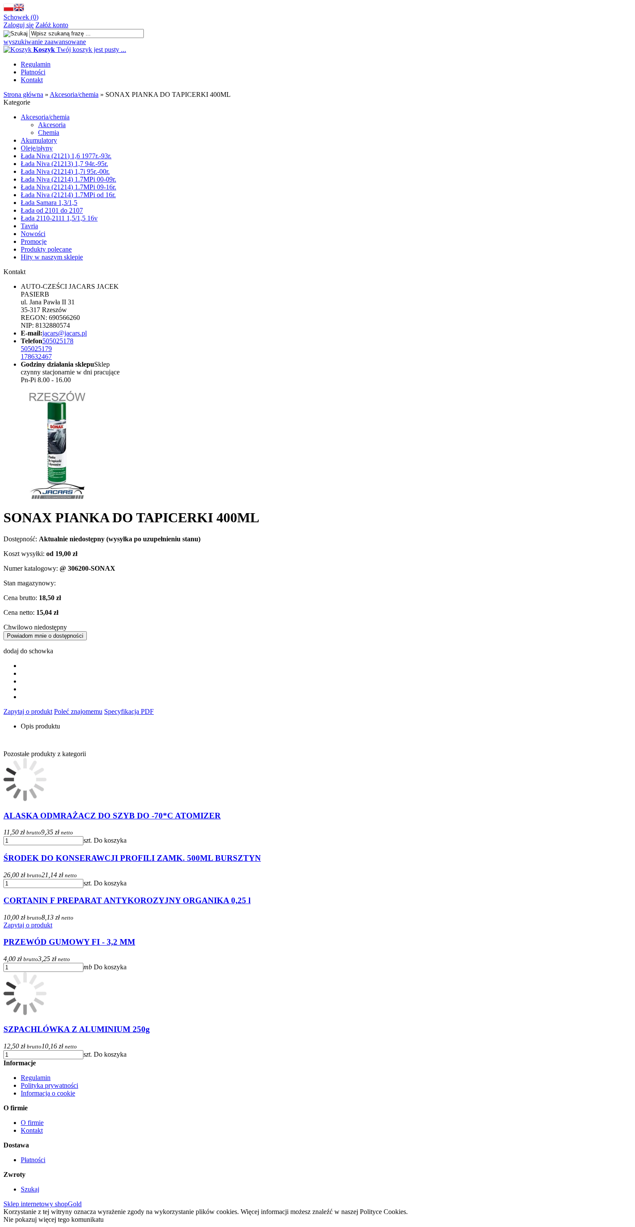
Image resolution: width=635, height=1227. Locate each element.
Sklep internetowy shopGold (42, 1204)
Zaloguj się (18, 25)
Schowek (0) (20, 17)
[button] (8, 9)
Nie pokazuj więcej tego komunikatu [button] (53, 1219)
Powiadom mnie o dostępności (45, 636)
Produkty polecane (46, 249)
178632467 (36, 356)
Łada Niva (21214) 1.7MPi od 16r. (68, 194)
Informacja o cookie (48, 1093)
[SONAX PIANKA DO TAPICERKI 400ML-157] (57, 496)
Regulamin (36, 64)
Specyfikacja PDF (129, 711)
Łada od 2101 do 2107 (52, 210)
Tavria (29, 226)
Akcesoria (52, 124)
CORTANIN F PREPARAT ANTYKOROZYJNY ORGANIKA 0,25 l (127, 900)
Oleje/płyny (37, 148)
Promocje (34, 241)
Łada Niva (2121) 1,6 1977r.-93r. (66, 156)
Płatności (33, 72)
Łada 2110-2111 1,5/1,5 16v (59, 218)
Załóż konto (51, 25)
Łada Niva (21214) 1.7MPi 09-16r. (68, 187)
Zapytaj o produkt (27, 711)
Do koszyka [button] (110, 840)
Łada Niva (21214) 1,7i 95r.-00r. (65, 171)
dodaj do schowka (28, 651)
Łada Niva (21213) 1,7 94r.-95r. (64, 163)
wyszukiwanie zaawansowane (44, 41)
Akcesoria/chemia (45, 117)
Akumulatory (39, 140)
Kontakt (32, 79)
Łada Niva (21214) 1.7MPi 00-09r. (68, 179)
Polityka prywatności (49, 1085)
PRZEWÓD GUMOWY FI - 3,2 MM (69, 941)
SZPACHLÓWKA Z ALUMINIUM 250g (76, 1029)
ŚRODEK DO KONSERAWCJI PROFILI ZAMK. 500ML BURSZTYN (132, 858)
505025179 (36, 348)
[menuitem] (326, 64)
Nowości (33, 233)
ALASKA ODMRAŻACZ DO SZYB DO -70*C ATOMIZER (112, 815)
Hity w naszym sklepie (52, 257)
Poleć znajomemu (78, 711)
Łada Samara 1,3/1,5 (49, 202)
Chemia (48, 132)
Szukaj (30, 1189)
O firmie (32, 1122)
